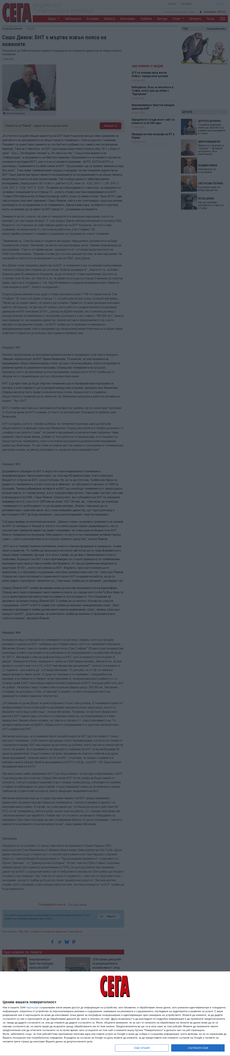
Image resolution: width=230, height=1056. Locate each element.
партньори (32, 1007)
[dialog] (115, 1014)
